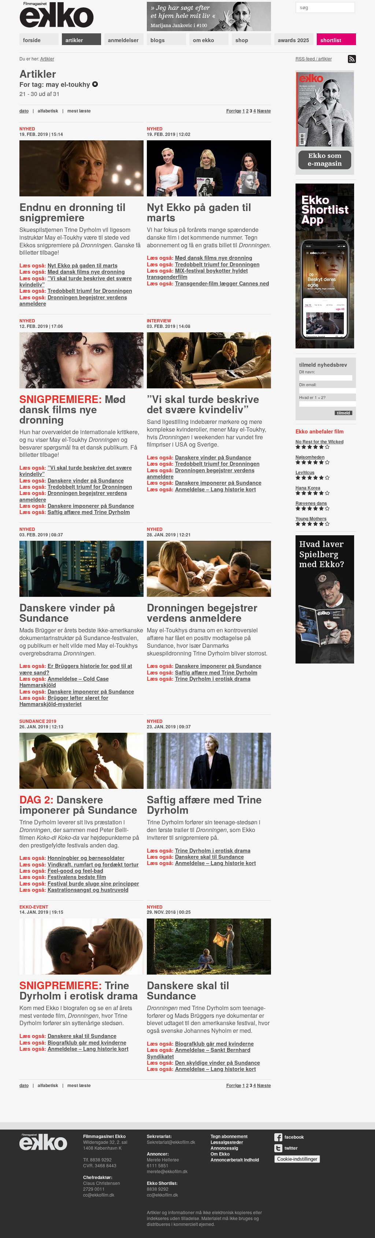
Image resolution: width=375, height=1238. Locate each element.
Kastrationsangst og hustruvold (88, 889)
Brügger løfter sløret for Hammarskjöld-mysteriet (63, 700)
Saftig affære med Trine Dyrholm (89, 511)
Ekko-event (33, 906)
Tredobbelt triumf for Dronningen (90, 290)
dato (24, 110)
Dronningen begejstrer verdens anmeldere (73, 300)
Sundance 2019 (37, 721)
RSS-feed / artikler (314, 58)
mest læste (79, 110)
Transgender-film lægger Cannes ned (222, 283)
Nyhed (27, 128)
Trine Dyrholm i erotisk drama (212, 678)
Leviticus (305, 472)
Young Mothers (311, 518)
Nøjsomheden (310, 456)
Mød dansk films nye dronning (86, 271)
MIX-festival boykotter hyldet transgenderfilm (197, 273)
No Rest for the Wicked (320, 441)
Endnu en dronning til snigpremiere (72, 212)
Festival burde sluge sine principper (93, 883)
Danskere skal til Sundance (209, 856)
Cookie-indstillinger (297, 1159)
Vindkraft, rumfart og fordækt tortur (93, 864)
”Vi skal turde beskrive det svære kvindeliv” (75, 281)
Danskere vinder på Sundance (86, 480)
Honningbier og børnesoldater (86, 857)
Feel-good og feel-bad (75, 870)
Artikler (47, 58)
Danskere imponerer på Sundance (91, 505)
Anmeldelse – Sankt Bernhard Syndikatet (198, 1053)
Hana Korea (308, 487)
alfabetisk (48, 110)
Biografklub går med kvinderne (87, 1042)
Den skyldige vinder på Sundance (217, 1062)
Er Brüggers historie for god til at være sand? (75, 669)
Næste (264, 110)
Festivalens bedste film (77, 876)
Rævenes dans (311, 503)
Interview (159, 320)
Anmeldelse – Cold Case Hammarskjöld (64, 681)
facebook (294, 1137)
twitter (291, 1148)
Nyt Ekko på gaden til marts (83, 265)
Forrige (233, 110)
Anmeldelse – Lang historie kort (215, 489)
